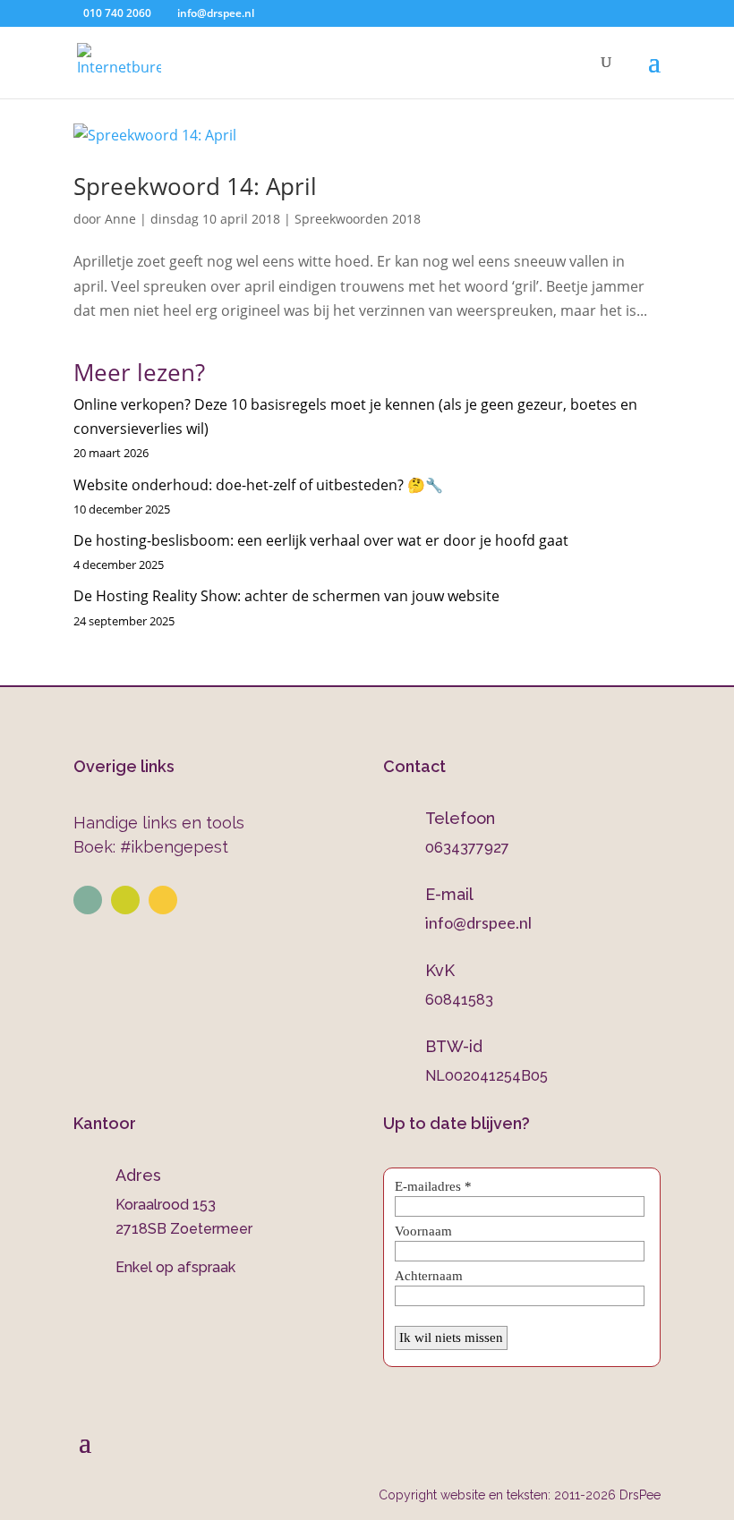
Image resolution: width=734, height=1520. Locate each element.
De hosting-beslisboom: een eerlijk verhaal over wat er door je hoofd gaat (320, 540)
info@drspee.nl (478, 922)
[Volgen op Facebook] (163, 900)
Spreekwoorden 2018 (357, 218)
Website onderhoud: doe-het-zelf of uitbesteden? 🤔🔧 (258, 485)
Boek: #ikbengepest (150, 846)
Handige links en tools (158, 822)
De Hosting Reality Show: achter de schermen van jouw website (286, 596)
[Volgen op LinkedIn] (87, 900)
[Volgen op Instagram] (125, 900)
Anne (120, 218)
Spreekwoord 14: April (195, 186)
